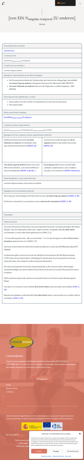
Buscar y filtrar (12, 388)
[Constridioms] (3, 3)
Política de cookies (46, 456)
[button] (80, 434)
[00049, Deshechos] (72, 171)
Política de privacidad (58, 456)
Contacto (10, 392)
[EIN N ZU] (17, 117)
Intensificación (9, 51)
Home (8, 385)
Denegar (56, 451)
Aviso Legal (68, 456)
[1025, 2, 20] (18, 298)
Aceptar (39, 451)
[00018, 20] (31, 146)
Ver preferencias (73, 451)
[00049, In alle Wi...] (28, 171)
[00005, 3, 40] (74, 196)
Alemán (42, 24)
